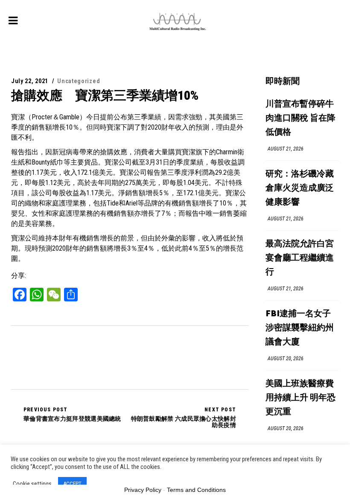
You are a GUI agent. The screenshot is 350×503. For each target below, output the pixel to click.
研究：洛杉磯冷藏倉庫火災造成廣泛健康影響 (299, 188)
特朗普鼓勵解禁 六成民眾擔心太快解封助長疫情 (183, 417)
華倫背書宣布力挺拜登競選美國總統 (72, 414)
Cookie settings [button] (32, 484)
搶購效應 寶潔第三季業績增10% (104, 95)
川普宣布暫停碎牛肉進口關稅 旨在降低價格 (300, 118)
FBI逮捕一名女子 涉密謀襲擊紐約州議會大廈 (299, 328)
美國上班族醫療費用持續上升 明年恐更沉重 (300, 398)
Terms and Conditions (196, 489)
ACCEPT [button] (72, 483)
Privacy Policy (142, 489)
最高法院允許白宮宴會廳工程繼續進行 (299, 258)
